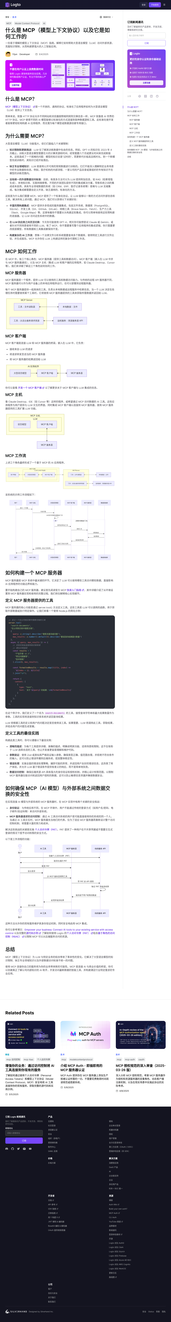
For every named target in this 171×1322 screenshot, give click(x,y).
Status (151, 1311)
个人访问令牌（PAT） (46, 829)
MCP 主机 (133, 128)
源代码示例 (32, 933)
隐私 (164, 1311)
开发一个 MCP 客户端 (30, 387)
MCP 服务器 (134, 120)
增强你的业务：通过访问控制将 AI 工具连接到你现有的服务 (29, 1024)
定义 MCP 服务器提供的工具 (141, 141)
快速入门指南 (74, 590)
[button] (106, 17)
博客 (7, 17)
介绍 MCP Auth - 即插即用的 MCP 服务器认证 (83, 1022)
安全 (144, 1311)
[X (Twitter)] (18, 1148)
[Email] (24, 1148)
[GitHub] (12, 1148)
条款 (158, 1311)
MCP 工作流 (134, 132)
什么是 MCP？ (133, 107)
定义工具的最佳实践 (137, 145)
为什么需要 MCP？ (135, 111)
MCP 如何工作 (133, 115)
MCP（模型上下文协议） (18, 106)
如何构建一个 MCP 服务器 (138, 137)
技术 (14, 17)
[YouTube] (30, 1148)
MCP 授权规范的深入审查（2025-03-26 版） (138, 1022)
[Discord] (6, 1148)
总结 (129, 156)
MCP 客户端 (134, 124)
